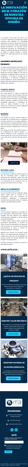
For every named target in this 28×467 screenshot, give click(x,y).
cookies (7, 465)
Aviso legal (12, 463)
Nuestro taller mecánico (14, 321)
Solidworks (4, 106)
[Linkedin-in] (16, 429)
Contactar (14, 163)
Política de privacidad (21, 463)
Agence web (12, 465)
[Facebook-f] (12, 429)
